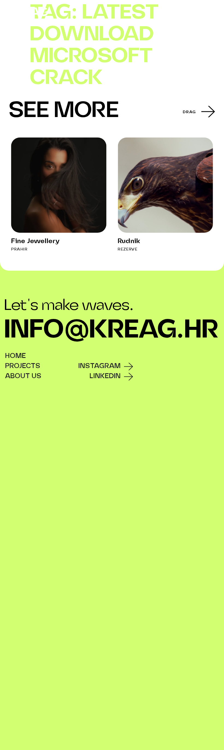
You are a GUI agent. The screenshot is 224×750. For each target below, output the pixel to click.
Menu (209, 11)
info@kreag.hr (111, 330)
